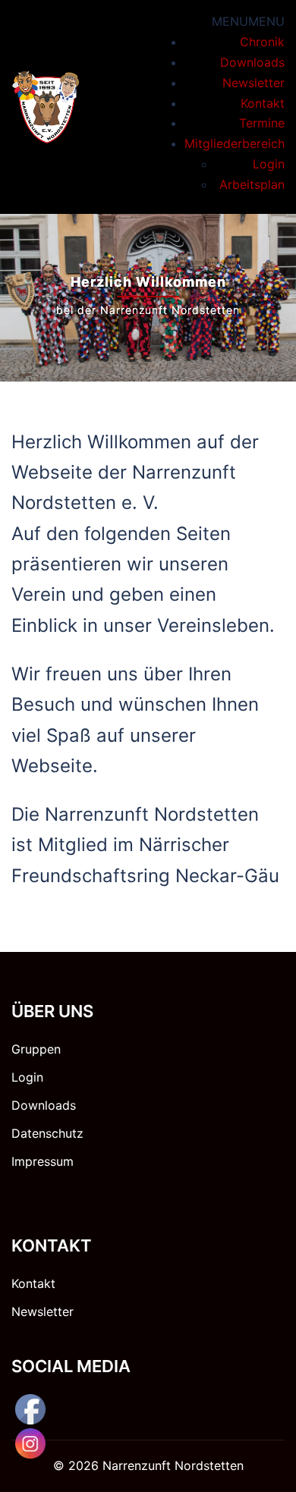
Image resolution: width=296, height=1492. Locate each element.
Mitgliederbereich (234, 143)
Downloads (252, 62)
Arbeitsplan (252, 184)
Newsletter (253, 82)
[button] (248, 21)
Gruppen (36, 1049)
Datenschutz (47, 1133)
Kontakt (263, 103)
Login (269, 163)
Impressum (42, 1161)
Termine (262, 122)
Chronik (262, 41)
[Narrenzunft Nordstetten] (45, 105)
